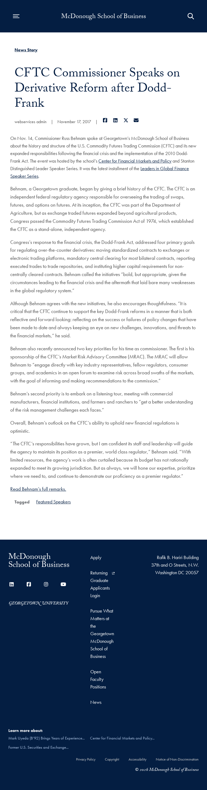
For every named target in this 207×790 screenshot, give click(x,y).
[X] (126, 120)
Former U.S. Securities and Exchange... (38, 747)
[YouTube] (63, 584)
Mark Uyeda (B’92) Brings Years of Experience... (46, 738)
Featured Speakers (53, 502)
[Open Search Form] (191, 16)
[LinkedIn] (115, 120)
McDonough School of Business (103, 17)
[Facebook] (105, 120)
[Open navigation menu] (16, 16)
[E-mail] (136, 120)
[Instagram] (46, 584)
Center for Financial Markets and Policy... (122, 738)
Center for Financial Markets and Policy (134, 161)
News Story (26, 50)
